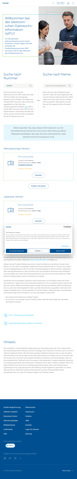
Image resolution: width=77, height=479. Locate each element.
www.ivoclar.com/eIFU (38, 260)
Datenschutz (30, 407)
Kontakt (28, 425)
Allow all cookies (60, 251)
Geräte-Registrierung (12, 407)
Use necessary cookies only (16, 251)
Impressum (29, 412)
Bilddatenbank (9, 425)
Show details (64, 246)
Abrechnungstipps (11, 420)
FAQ (5, 434)
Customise (37, 251)
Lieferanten (8, 429)
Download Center (10, 416)
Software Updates (11, 412)
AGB (27, 420)
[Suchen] (30, 86)
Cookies (28, 416)
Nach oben (66, 471)
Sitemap (28, 434)
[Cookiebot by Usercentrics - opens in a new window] (64, 227)
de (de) (60, 3)
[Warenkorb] (68, 3)
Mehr (39, 163)
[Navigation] (73, 3)
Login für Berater (32, 429)
